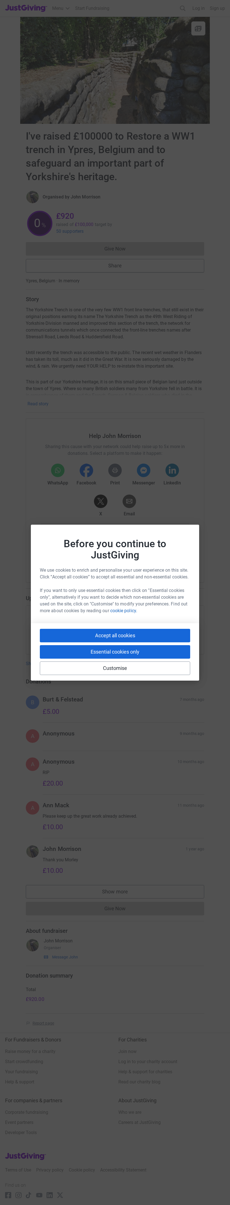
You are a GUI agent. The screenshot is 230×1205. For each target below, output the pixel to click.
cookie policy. (123, 610)
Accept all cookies (115, 635)
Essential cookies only (115, 652)
